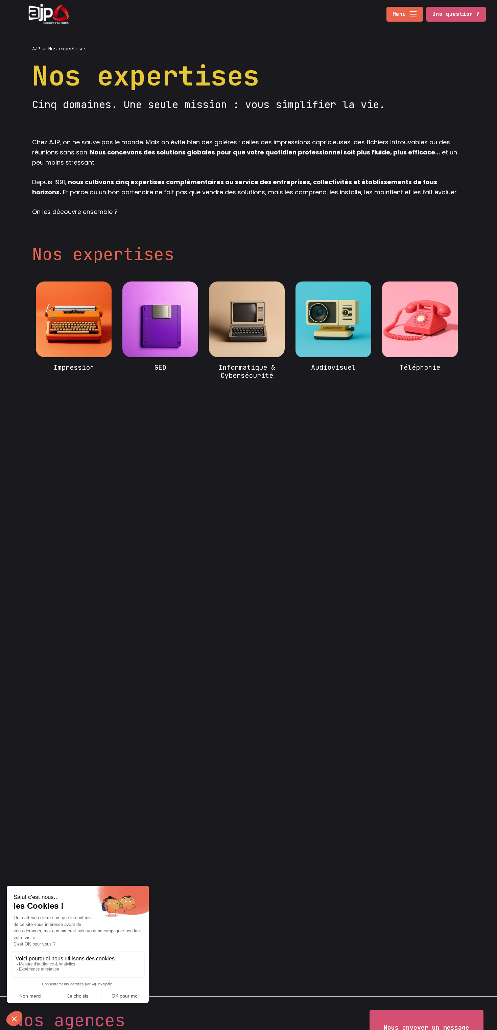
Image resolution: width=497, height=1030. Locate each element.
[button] (413, 14)
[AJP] (48, 13)
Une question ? (456, 14)
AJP (36, 49)
